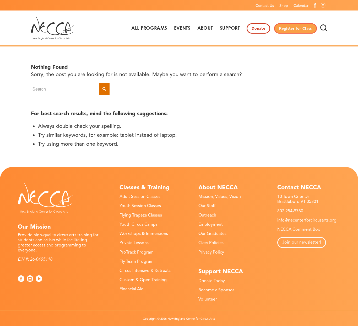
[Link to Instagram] (323, 5)
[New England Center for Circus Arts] (52, 27)
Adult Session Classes (140, 196)
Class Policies (211, 242)
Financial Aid (132, 289)
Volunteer (207, 299)
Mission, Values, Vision (219, 196)
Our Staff (206, 205)
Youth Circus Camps (139, 224)
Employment (210, 224)
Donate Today (211, 280)
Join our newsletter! (301, 242)
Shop (283, 5)
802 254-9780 (290, 211)
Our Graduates (212, 233)
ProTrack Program (137, 252)
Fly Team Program (137, 261)
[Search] (323, 27)
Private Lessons (134, 242)
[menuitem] (265, 5)
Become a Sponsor (216, 290)
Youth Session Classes (140, 205)
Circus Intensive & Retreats (145, 270)
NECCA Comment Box (298, 229)
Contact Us (265, 5)
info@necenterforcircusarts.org (307, 220)
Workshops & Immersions (144, 233)
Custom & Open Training (143, 279)
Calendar (301, 5)
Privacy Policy (211, 252)
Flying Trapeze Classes (141, 215)
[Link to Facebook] (315, 5)
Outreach (207, 215)
